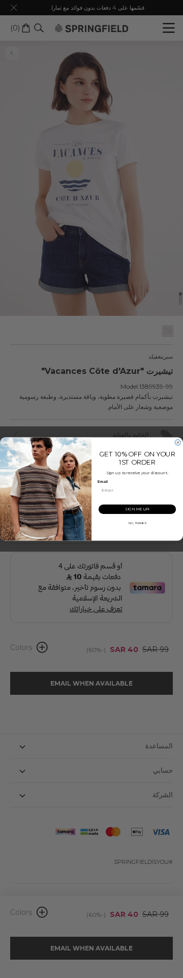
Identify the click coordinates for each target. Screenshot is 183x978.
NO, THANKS (137, 523)
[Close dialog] (177, 442)
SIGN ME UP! (137, 509)
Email (102, 482)
